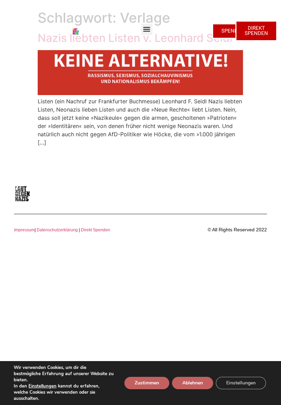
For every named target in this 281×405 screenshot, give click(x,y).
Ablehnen (192, 383)
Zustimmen (147, 383)
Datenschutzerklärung (57, 230)
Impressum (24, 230)
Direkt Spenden (95, 230)
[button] (146, 29)
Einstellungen (42, 386)
